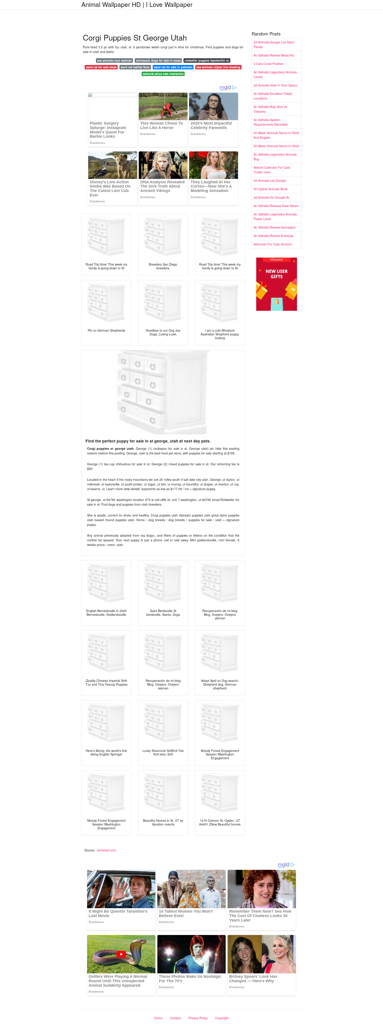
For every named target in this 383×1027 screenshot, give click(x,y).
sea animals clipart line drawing (218, 67)
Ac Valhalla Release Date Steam (276, 205)
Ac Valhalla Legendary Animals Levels (275, 74)
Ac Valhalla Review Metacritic (274, 55)
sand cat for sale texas (101, 67)
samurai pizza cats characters (163, 74)
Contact (175, 1018)
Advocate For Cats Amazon (273, 244)
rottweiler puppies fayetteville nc (207, 60)
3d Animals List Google (270, 180)
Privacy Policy (198, 1018)
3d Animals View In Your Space (275, 85)
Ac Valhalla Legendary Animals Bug (275, 156)
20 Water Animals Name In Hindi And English (276, 135)
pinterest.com (106, 850)
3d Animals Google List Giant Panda (274, 44)
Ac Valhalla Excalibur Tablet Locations (273, 95)
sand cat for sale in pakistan (173, 67)
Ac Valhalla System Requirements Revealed (270, 122)
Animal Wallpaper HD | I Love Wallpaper (136, 4)
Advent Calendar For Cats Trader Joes (272, 169)
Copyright (222, 1018)
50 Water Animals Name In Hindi (276, 146)
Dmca (158, 1018)
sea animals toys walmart (114, 60)
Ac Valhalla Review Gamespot (274, 227)
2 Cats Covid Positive (268, 63)
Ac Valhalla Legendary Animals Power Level (275, 216)
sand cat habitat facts (135, 67)
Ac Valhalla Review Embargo (274, 235)
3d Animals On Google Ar (271, 197)
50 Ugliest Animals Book (270, 189)
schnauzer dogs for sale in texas (158, 60)
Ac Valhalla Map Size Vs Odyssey (270, 108)
